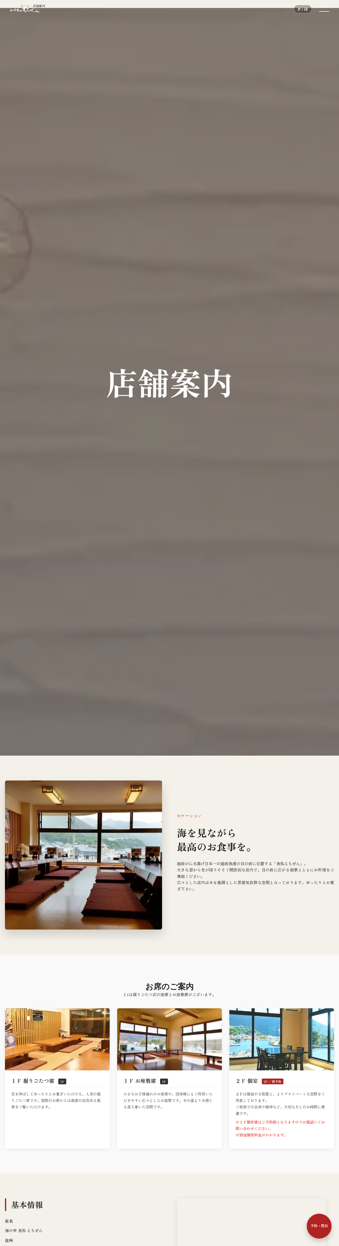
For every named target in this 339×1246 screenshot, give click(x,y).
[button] (324, 9)
